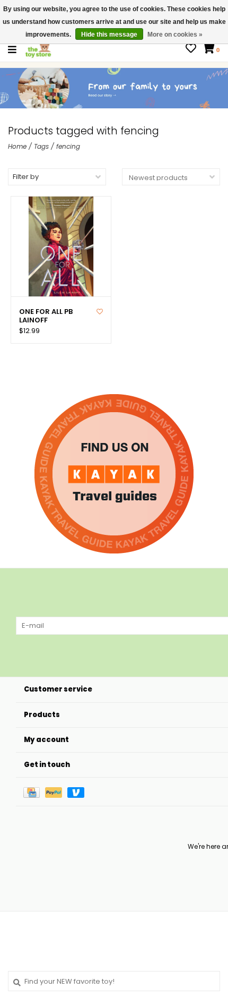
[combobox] (114, 981)
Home (17, 146)
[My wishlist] (191, 50)
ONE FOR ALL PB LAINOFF (46, 316)
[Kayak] (114, 474)
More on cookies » (175, 34)
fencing (68, 146)
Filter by (26, 177)
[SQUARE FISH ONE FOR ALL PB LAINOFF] (61, 246)
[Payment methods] (34, 791)
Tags (41, 146)
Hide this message (109, 34)
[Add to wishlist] (100, 311)
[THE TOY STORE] (38, 49)
